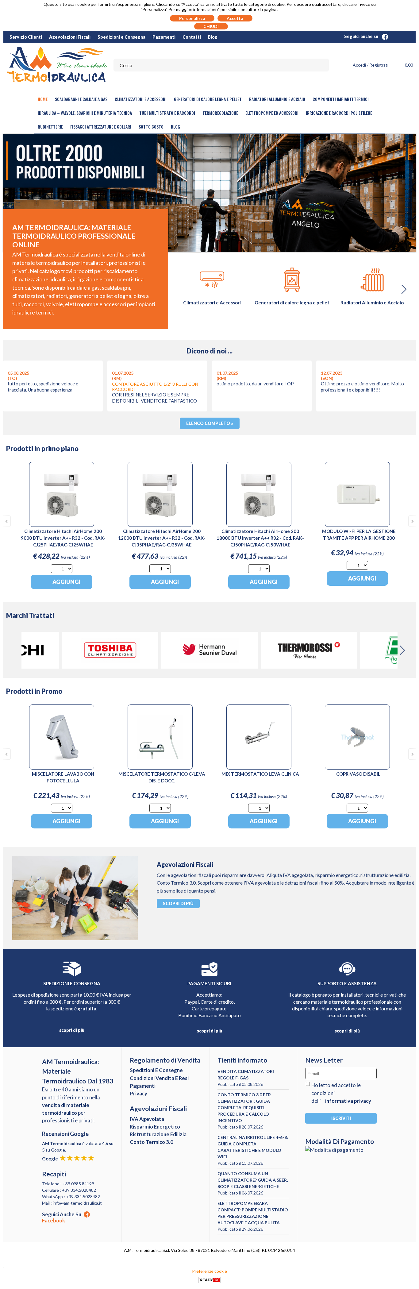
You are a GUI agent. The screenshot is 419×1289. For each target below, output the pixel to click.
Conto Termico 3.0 (151, 1142)
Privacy (138, 1093)
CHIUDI (211, 26)
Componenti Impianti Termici (341, 99)
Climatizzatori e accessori (141, 99)
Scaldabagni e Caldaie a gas (81, 99)
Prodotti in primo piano (42, 448)
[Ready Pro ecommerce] (209, 1280)
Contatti (192, 37)
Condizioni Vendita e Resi (159, 1078)
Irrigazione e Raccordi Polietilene (339, 113)
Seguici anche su (361, 36)
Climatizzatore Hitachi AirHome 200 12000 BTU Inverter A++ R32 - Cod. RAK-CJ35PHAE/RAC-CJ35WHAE (162, 537)
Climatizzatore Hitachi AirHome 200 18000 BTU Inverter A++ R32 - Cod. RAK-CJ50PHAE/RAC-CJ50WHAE (260, 537)
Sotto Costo (151, 126)
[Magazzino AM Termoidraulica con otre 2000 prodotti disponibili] (209, 193)
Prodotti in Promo (34, 691)
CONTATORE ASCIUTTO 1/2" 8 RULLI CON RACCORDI (155, 386)
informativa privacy (348, 1101)
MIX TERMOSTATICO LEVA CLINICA (260, 774)
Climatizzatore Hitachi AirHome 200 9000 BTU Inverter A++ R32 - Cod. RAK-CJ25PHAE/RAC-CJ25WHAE (63, 537)
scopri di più (71, 1030)
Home (43, 99)
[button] (404, 289)
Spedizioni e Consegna (121, 37)
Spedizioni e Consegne (156, 1070)
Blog (212, 37)
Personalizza (192, 18)
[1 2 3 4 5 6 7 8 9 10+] (61, 568)
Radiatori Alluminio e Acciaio (277, 99)
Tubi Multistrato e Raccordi (167, 113)
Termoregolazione (220, 113)
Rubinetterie (50, 126)
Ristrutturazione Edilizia (158, 1134)
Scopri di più (178, 903)
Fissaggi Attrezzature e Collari (100, 126)
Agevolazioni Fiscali (69, 37)
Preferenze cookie (209, 1271)
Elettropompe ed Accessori (271, 113)
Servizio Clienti (26, 37)
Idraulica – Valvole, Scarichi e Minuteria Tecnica (85, 113)
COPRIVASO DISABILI (359, 774)
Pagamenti (163, 37)
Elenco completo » (209, 423)
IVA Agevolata (147, 1119)
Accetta (235, 18)
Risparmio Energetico (155, 1126)
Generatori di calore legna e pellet (208, 99)
